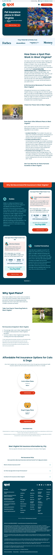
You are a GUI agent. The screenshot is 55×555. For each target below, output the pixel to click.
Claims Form (39, 511)
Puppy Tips (32, 509)
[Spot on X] (46, 485)
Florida (21, 495)
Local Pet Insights (32, 502)
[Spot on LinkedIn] (41, 485)
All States (22, 512)
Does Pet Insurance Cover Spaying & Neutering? (9, 499)
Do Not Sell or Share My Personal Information (29, 551)
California (22, 493)
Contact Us (48, 499)
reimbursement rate (30, 70)
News (47, 496)
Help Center (40, 513)
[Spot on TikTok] (44, 485)
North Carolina (23, 503)
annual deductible (38, 69)
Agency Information (40, 496)
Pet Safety (32, 507)
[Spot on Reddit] (48, 485)
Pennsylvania (23, 505)
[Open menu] (4, 4)
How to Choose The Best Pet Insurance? (9, 504)
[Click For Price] (38, 4)
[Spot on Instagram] (37, 485)
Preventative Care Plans (9, 509)
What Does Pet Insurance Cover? (9, 492)
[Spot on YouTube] (50, 485)
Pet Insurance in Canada (31, 518)
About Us (48, 492)
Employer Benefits (40, 492)
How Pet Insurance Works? (9, 501)
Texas (21, 508)
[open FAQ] (50, 465)
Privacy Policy (16, 551)
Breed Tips (32, 493)
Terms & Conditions (40, 502)
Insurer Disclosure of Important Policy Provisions (27, 523)
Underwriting (34, 1)
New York (22, 501)
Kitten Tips (32, 499)
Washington (22, 510)
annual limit (42, 70)
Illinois (21, 497)
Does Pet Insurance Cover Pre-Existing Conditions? (10, 496)
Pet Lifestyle (32, 504)
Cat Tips (32, 495)
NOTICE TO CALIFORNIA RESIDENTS (10, 523)
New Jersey (22, 499)
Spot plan (35, 209)
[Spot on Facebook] (39, 485)
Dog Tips (32, 497)
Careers (48, 494)
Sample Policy (39, 499)
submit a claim (47, 77)
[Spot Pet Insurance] (7, 485)
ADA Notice (40, 504)
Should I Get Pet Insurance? (9, 511)
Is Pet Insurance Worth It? (9, 507)
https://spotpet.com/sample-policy (13, 526)
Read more (27, 281)
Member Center (39, 507)
